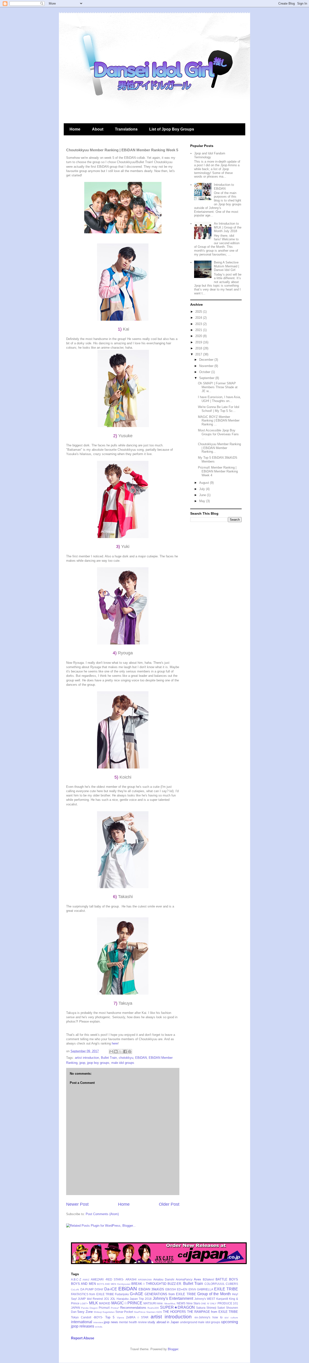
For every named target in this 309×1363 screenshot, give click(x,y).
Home (75, 129)
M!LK (93, 1303)
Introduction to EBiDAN (224, 186)
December (206, 359)
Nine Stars (193, 1303)
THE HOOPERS (174, 1312)
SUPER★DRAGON (177, 1307)
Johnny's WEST (204, 1298)
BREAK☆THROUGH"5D (148, 1284)
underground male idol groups (200, 1322)
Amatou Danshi (163, 1279)
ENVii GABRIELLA (201, 1289)
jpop (82, 1063)
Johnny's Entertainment (173, 1298)
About (97, 129)
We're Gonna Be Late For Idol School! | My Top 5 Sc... (218, 409)
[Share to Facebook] (125, 1051)
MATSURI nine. (153, 1303)
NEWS (181, 1303)
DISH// (99, 1289)
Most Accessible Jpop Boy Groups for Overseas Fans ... (218, 434)
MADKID (104, 1303)
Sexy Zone (84, 1312)
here (115, 1043)
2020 (199, 336)
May (202, 501)
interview (98, 1322)
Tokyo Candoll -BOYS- (87, 1317)
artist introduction (87, 1057)
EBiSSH (170, 1289)
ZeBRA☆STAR (137, 1317)
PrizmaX (104, 1307)
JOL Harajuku (119, 1298)
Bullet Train (109, 1057)
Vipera (120, 1317)
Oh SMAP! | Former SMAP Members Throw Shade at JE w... (218, 387)
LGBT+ (84, 1303)
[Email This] (111, 1051)
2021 (199, 330)
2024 (199, 317)
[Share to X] (120, 1051)
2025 (199, 311)
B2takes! (208, 1279)
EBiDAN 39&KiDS (151, 1289)
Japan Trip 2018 (141, 1298)
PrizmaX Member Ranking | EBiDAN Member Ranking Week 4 (218, 471)
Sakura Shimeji (206, 1307)
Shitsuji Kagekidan (104, 1312)
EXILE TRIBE (226, 1289)
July (202, 489)
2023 (199, 324)
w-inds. (99, 1326)
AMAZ (86, 1279)
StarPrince (140, 1312)
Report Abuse (82, 1338)
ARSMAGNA (145, 1279)
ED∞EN (182, 1289)
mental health (128, 1322)
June (203, 495)
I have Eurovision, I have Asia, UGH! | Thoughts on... (219, 399)
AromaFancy (184, 1279)
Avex (197, 1279)
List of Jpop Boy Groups (171, 129)
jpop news (111, 1322)
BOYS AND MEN (83, 1284)
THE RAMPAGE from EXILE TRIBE (212, 1312)
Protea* (115, 1308)
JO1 (106, 1298)
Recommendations (133, 1307)
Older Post (169, 1204)
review (142, 1322)
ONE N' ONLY (209, 1303)
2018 (199, 348)
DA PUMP (87, 1289)
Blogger (173, 1349)
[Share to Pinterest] (129, 1051)
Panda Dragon (89, 1308)
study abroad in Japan (163, 1322)
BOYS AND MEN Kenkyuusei (113, 1284)
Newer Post (77, 1204)
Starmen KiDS (154, 1312)
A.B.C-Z (76, 1279)
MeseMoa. (170, 1303)
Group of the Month (214, 1294)
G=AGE (136, 1294)
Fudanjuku (122, 1294)
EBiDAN (141, 1057)
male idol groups (122, 1063)
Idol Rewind (95, 1298)
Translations (126, 129)
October (205, 372)
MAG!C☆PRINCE (126, 1303)
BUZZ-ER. (175, 1284)
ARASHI (131, 1279)
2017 (199, 354)
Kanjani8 (222, 1298)
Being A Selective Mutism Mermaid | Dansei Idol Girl (226, 266)
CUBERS (232, 1283)
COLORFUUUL (214, 1283)
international (81, 1322)
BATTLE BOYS (227, 1279)
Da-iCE (110, 1289)
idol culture (231, 1317)
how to (217, 1317)
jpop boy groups (98, 1063)
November (206, 366)
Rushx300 (153, 1308)
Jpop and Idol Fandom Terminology (209, 155)
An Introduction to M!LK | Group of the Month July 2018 (227, 227)
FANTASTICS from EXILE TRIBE (92, 1294)
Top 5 (109, 1317)
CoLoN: (75, 1289)
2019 (199, 342)
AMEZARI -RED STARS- (107, 1279)
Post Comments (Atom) (102, 1214)
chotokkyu (126, 1057)
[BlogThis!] (115, 1051)
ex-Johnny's (202, 1317)
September (207, 378)
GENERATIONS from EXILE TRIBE (170, 1294)
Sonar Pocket (124, 1311)
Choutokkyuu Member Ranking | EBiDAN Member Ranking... (219, 447)
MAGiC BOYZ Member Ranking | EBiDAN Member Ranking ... (218, 420)
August (204, 482)
